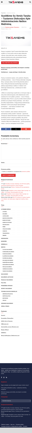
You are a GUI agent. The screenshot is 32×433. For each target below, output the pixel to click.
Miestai (3, 247)
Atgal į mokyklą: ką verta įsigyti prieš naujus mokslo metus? (15, 385)
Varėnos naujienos (8, 268)
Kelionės (5, 213)
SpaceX (4, 300)
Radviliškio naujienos (8, 264)
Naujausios (4, 274)
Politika (3, 282)
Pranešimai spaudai (6, 285)
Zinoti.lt (3, 315)
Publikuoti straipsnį (5, 424)
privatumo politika (26, 171)
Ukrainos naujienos (7, 303)
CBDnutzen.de (4, 324)
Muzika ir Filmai (6, 220)
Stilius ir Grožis (7, 229)
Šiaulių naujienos (7, 266)
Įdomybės (4, 241)
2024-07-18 (24, 27)
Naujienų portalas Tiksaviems (12, 27)
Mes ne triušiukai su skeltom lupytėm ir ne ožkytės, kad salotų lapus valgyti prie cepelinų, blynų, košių (15, 199)
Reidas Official (5, 329)
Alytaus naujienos (7, 249)
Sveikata (5, 231)
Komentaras (4, 143)
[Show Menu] (2, 2)
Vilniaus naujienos (7, 271)
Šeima (4, 226)
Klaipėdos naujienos (8, 256)
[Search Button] (30, 2)
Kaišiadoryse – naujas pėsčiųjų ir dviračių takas (13, 72)
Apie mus (12, 424)
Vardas (3, 162)
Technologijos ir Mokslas (9, 291)
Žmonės (4, 235)
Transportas (6, 233)
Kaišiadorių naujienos (8, 251)
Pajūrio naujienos (7, 258)
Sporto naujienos (6, 288)
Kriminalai (4, 244)
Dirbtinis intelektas (8, 293)
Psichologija (6, 224)
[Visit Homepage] (16, 2)
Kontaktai (25, 426)
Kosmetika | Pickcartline (7, 318)
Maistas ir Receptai (7, 218)
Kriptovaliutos (6, 296)
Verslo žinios (5, 306)
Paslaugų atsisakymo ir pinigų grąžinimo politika (11, 426)
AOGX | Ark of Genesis (7, 321)
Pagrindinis (3, 13)
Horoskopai (4, 238)
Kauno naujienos (7, 253)
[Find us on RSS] (6, 377)
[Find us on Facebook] (1, 377)
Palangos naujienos (8, 260)
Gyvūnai (5, 211)
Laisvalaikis (6, 216)
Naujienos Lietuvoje (11, 13)
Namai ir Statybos (7, 222)
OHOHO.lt (3, 332)
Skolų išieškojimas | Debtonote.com (10, 335)
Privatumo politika (5, 169)
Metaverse (5, 298)
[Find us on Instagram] (3, 377)
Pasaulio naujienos (7, 279)
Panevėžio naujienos (8, 262)
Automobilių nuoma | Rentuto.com (10, 326)
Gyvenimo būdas (6, 209)
